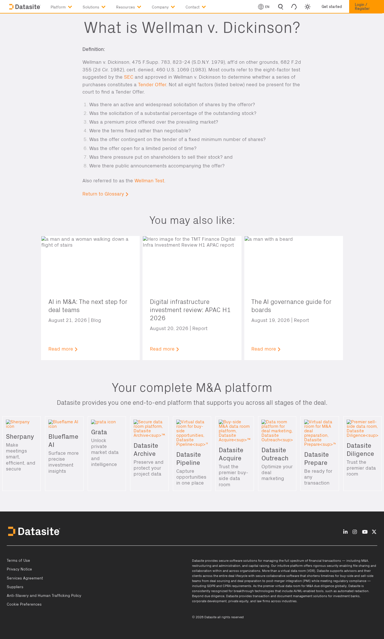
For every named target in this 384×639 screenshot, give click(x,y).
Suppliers (15, 587)
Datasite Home (25, 7)
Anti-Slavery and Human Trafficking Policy (44, 596)
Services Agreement (25, 578)
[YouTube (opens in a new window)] (365, 532)
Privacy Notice (19, 569)
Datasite (198, 560)
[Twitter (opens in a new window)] (374, 532)
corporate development (209, 601)
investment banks (346, 596)
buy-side (346, 575)
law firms (263, 601)
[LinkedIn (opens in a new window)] (345, 532)
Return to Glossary (103, 194)
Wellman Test (149, 180)
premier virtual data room (282, 586)
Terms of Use (18, 561)
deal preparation (249, 581)
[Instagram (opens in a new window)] (355, 532)
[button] (67, 6)
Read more (60, 349)
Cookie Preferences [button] (24, 604)
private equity (238, 601)
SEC (128, 77)
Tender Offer (152, 84)
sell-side (367, 575)
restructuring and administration (216, 565)
